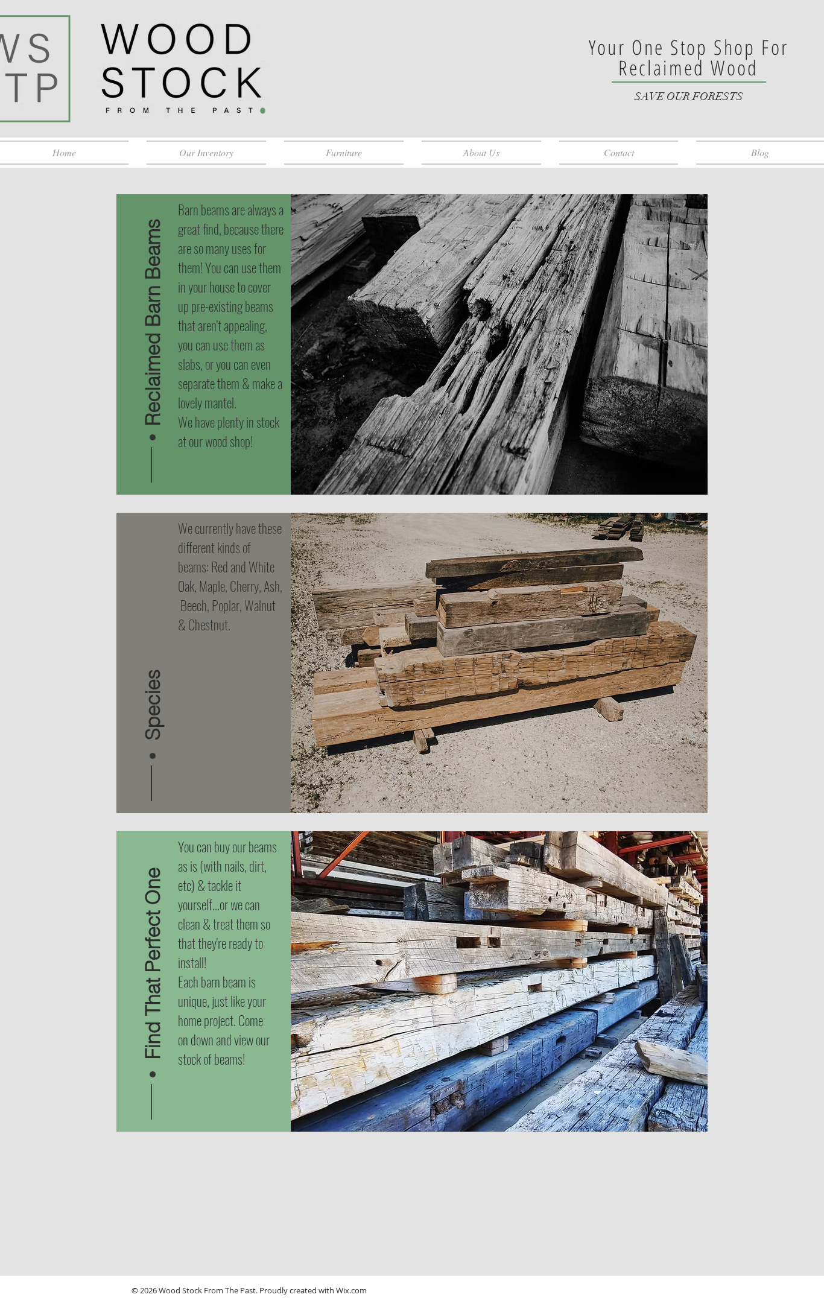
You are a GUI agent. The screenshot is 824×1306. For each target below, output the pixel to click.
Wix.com (351, 1290)
